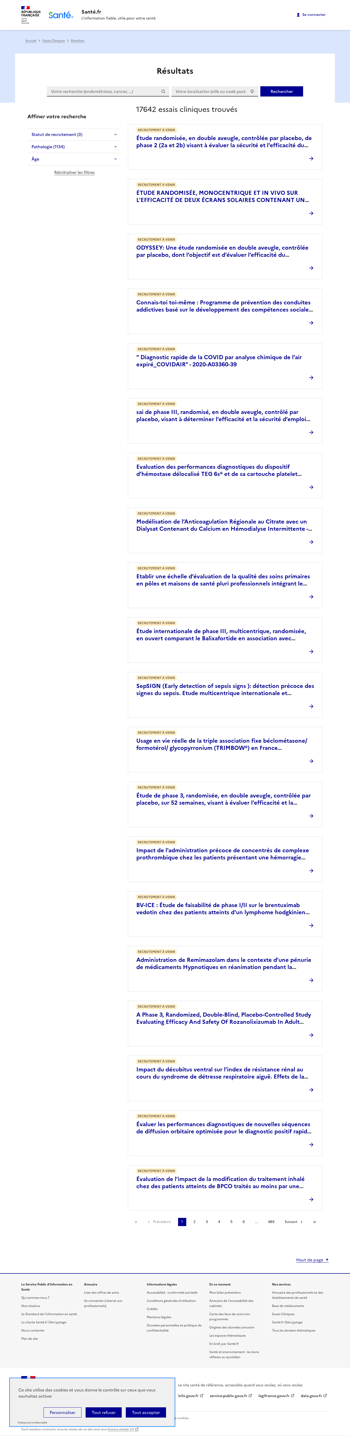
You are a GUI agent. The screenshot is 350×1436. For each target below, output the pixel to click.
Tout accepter (146, 1412)
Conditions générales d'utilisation (171, 1301)
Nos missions (30, 1306)
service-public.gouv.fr (228, 1396)
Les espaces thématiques (227, 1335)
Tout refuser (104, 1412)
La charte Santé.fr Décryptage (43, 1322)
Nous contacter (33, 1330)
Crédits (152, 1309)
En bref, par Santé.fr (224, 1344)
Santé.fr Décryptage (287, 1322)
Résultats (77, 40)
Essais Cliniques (54, 40)
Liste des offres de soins (101, 1292)
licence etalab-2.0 (121, 1429)
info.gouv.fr (188, 1396)
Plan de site (29, 1338)
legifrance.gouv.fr (274, 1396)
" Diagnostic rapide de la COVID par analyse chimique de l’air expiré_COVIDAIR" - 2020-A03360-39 (219, 361)
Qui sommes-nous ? (35, 1297)
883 (271, 1222)
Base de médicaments (288, 1306)
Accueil (30, 40)
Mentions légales (159, 1317)
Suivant (291, 1222)
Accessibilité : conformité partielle (172, 1292)
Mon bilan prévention (225, 1292)
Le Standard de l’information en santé (49, 1314)
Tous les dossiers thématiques (293, 1330)
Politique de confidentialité (32, 1422)
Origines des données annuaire (231, 1327)
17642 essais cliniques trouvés (186, 109)
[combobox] (214, 91)
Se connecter (314, 14)
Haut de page (309, 1260)
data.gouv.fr (311, 1396)
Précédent (162, 1222)
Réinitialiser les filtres (74, 172)
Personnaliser (62, 1412)
